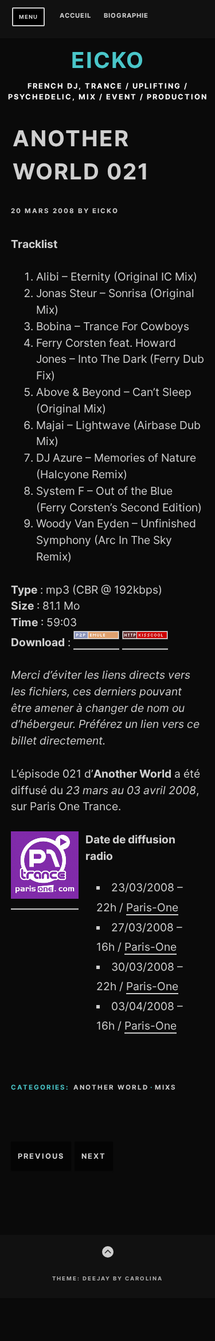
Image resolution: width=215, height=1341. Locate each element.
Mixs (166, 1087)
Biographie (126, 16)
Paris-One (152, 907)
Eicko (107, 60)
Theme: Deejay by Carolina (107, 1278)
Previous (41, 1156)
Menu (28, 17)
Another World (110, 1087)
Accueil (75, 16)
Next (93, 1156)
